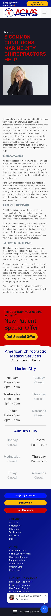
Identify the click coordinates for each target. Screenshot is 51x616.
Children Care (15, 567)
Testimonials (15, 532)
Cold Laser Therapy (18, 557)
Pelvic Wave (15, 570)
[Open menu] (44, 12)
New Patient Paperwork (20, 581)
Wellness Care (16, 563)
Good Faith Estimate (19, 591)
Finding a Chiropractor (19, 585)
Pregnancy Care (17, 560)
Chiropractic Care (17, 550)
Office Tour (14, 529)
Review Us (14, 535)
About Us (13, 522)
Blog (6, 32)
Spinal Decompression (20, 553)
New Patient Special (19, 588)
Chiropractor (15, 525)
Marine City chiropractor (30, 148)
